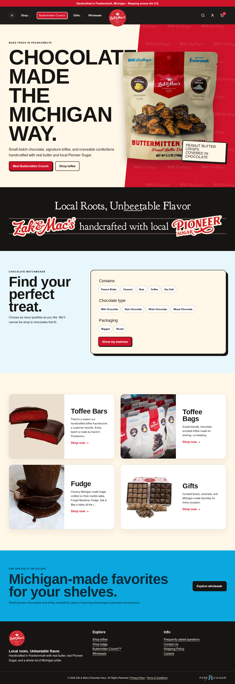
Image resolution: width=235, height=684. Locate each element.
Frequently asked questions (182, 639)
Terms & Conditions (157, 677)
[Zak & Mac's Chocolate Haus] (117, 18)
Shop (26, 15)
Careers (169, 653)
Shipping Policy (174, 649)
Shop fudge (100, 644)
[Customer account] (213, 15)
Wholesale (95, 15)
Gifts (78, 15)
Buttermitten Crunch (52, 15)
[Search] (203, 15)
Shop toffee (67, 166)
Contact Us (171, 644)
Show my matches (115, 342)
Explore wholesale (209, 586)
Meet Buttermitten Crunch (31, 166)
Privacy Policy (137, 677)
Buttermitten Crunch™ (107, 649)
